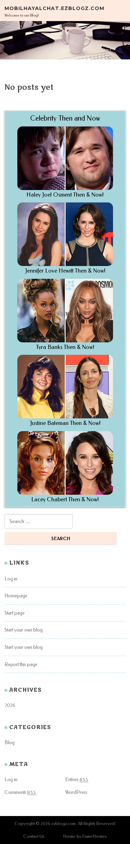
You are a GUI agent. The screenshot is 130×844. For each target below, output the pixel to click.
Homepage (16, 596)
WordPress (76, 792)
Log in (11, 579)
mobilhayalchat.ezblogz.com (54, 8)
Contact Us (33, 836)
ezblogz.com (63, 823)
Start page (15, 613)
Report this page (21, 664)
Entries (76, 780)
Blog (10, 743)
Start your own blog (24, 630)
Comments (20, 792)
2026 (10, 705)
